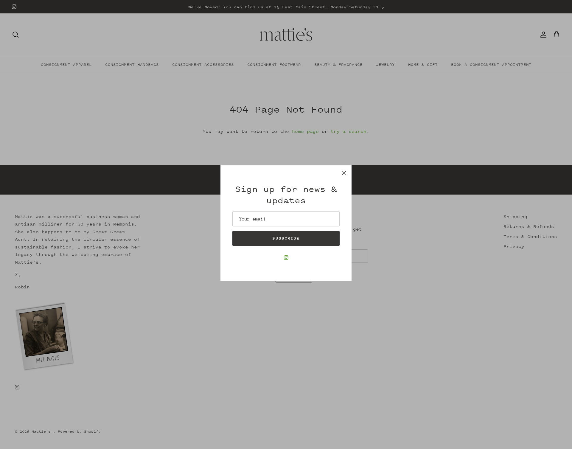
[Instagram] (286, 257)
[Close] (344, 172)
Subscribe (285, 238)
